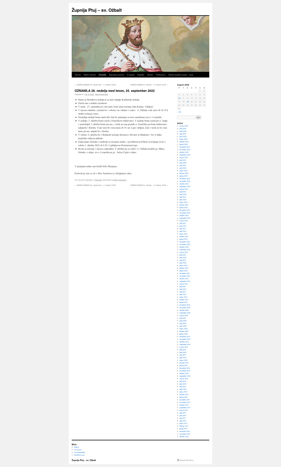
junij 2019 (182, 352)
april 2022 (182, 263)
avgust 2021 (183, 284)
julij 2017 (182, 413)
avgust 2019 (183, 347)
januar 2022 (183, 270)
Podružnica (160, 74)
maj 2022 (182, 260)
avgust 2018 (183, 378)
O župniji (130, 74)
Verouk (150, 74)
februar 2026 (183, 141)
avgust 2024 (183, 189)
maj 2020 (182, 323)
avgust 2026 (183, 126)
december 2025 (184, 147)
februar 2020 (183, 331)
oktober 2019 (184, 341)
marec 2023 (183, 234)
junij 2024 (182, 194)
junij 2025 (182, 162)
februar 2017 (183, 426)
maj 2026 (182, 134)
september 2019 (184, 344)
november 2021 (184, 276)
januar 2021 (183, 302)
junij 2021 (182, 289)
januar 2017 (183, 428)
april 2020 (182, 326)
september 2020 (184, 313)
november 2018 (184, 370)
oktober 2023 (184, 215)
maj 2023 (182, 228)
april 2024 (182, 199)
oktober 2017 (184, 405)
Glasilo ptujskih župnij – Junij (180, 74)
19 (188, 101)
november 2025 (184, 149)
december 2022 (184, 241)
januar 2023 (183, 239)
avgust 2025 (183, 157)
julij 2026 (182, 128)
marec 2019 (183, 360)
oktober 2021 (184, 278)
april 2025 (182, 168)
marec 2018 (183, 392)
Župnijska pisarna (116, 74)
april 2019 (182, 357)
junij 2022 (182, 257)
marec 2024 (183, 202)
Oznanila (102, 74)
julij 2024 (182, 191)
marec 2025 (183, 170)
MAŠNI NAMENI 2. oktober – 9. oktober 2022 (149, 84)
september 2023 (184, 218)
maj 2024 (182, 197)
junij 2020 (182, 320)
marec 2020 (183, 328)
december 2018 (184, 368)
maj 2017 (182, 418)
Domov (78, 74)
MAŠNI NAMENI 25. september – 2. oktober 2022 (95, 84)
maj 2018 (182, 386)
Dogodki (140, 74)
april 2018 (182, 389)
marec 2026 (183, 139)
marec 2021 (183, 297)
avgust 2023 (183, 220)
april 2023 (182, 231)
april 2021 (182, 294)
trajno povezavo (120, 180)
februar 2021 (183, 299)
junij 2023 (182, 226)
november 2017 (184, 402)
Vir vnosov (78, 449)
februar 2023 (183, 236)
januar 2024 (183, 207)
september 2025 (184, 155)
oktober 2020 (184, 310)
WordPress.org (79, 455)
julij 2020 (182, 318)
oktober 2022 (184, 247)
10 (179, 98)
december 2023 (184, 210)
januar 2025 (183, 176)
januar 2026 (183, 144)
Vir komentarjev (79, 452)
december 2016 (184, 431)
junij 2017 (182, 415)
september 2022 (184, 249)
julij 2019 (182, 349)
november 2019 (184, 339)
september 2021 (184, 281)
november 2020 (184, 307)
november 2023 (184, 212)
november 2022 (184, 244)
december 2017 (184, 399)
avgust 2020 (183, 315)
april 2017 (182, 420)
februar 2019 (183, 363)
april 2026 (182, 136)
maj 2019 (182, 355)
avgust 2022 (183, 252)
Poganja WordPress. (187, 460)
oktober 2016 (184, 436)
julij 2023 (182, 223)
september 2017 (184, 407)
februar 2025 (183, 173)
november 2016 (184, 434)
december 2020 (184, 305)
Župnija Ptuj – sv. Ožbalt (97, 10)
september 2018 (184, 376)
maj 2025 (182, 165)
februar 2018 (183, 394)
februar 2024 (183, 205)
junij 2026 (182, 131)
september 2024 (184, 186)
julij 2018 (182, 381)
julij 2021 (182, 286)
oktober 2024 (184, 184)
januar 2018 (183, 397)
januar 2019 (183, 365)
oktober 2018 (184, 373)
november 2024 (184, 181)
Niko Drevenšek (101, 94)
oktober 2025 (184, 152)
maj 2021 (182, 291)
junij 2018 (182, 384)
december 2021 (184, 273)
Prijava (76, 447)
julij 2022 (182, 255)
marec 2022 (183, 265)
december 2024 (184, 178)
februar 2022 (183, 268)
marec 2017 (183, 423)
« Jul (179, 111)
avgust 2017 (183, 410)
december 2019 (184, 336)
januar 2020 (183, 334)
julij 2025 (182, 160)
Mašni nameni (90, 74)
